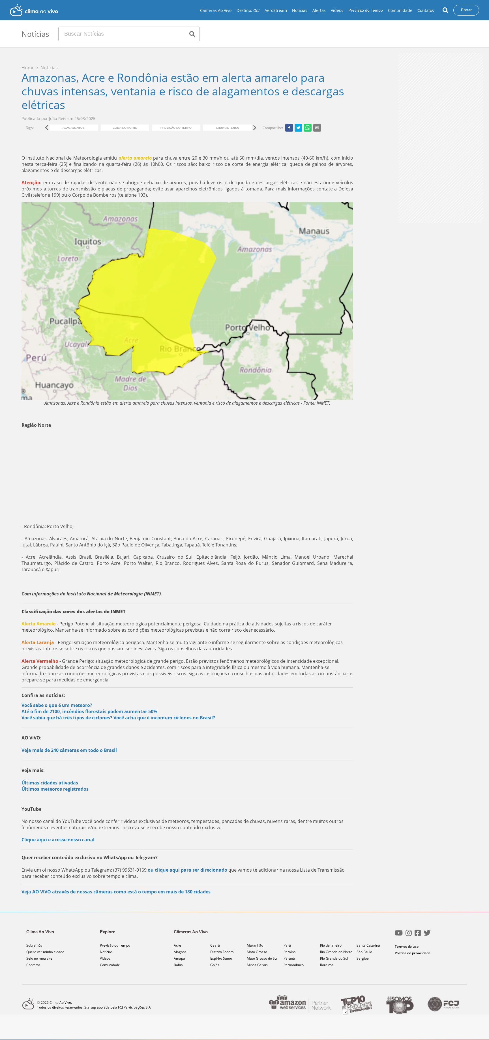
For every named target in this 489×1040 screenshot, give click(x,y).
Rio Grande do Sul (334, 958)
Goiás (214, 964)
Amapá (179, 958)
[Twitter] (427, 935)
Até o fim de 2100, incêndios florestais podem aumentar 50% (89, 711)
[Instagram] (409, 935)
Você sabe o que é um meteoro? (57, 705)
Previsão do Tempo (365, 10)
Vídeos (337, 10)
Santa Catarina (368, 945)
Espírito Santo (221, 958)
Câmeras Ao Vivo (215, 10)
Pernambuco (294, 964)
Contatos (425, 10)
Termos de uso (407, 946)
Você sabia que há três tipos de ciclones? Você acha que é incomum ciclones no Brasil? (118, 718)
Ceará (215, 945)
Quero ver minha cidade (45, 951)
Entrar (466, 10)
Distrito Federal (222, 951)
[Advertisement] (187, 475)
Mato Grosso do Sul (262, 958)
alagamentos (74, 127)
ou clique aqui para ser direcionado (187, 870)
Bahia (178, 964)
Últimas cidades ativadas (50, 783)
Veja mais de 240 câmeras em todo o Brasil (69, 750)
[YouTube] (399, 935)
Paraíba (290, 951)
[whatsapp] (308, 127)
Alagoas (180, 951)
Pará (287, 945)
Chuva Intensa (227, 127)
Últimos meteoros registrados (55, 789)
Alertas (319, 10)
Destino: (248, 10)
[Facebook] (418, 935)
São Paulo (364, 951)
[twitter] (298, 127)
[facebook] (289, 127)
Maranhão (255, 945)
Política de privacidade (412, 953)
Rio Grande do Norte (336, 951)
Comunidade (400, 10)
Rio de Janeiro (331, 945)
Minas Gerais (257, 964)
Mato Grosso (257, 951)
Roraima (326, 964)
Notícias (299, 10)
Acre (177, 945)
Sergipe (363, 958)
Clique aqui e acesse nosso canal (58, 840)
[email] (317, 127)
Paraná (289, 958)
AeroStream (276, 10)
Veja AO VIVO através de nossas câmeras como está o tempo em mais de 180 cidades (116, 892)
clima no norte (125, 127)
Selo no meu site (39, 958)
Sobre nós (34, 945)
